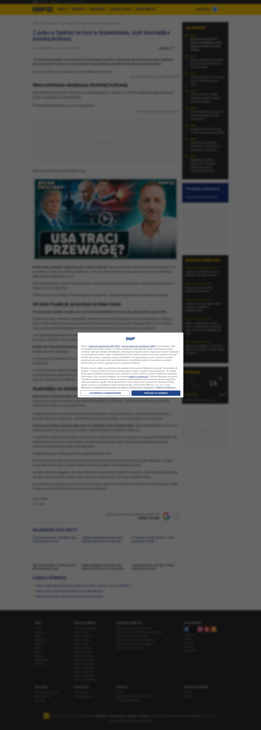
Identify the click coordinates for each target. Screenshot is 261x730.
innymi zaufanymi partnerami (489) (138, 346)
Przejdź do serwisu (156, 393)
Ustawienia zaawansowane (105, 393)
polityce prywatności (138, 376)
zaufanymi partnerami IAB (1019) (104, 346)
